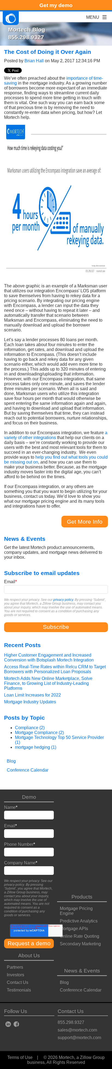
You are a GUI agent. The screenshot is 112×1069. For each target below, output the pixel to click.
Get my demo (56, 5)
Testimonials (19, 990)
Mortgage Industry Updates (30, 702)
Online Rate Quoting (79, 936)
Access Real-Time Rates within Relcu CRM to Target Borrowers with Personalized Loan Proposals (55, 669)
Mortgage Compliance (39, 732)
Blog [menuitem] (11, 761)
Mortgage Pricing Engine (76, 911)
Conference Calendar (80, 990)
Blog (64, 982)
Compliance (30, 727)
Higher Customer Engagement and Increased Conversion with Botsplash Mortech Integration (49, 657)
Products (81, 897)
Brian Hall (34, 60)
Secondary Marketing (80, 943)
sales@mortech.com (77, 1030)
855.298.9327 (71, 1022)
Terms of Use (20, 1057)
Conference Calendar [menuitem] (27, 770)
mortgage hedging (35, 747)
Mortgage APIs (74, 928)
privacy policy (63, 600)
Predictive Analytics (79, 921)
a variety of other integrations (55, 435)
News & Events (82, 971)
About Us (29, 955)
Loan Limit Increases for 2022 (32, 695)
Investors (15, 974)
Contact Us (17, 982)
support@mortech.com (79, 1037)
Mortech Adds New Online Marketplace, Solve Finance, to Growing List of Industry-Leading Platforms (48, 683)
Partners (15, 967)
